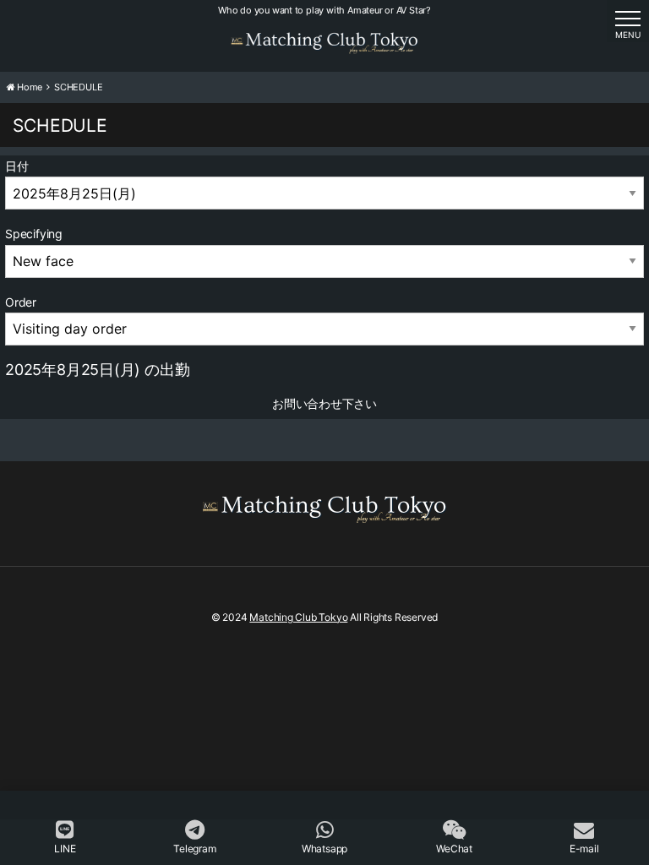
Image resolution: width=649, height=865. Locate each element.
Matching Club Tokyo (298, 617)
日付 (17, 166)
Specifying (34, 233)
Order (20, 302)
